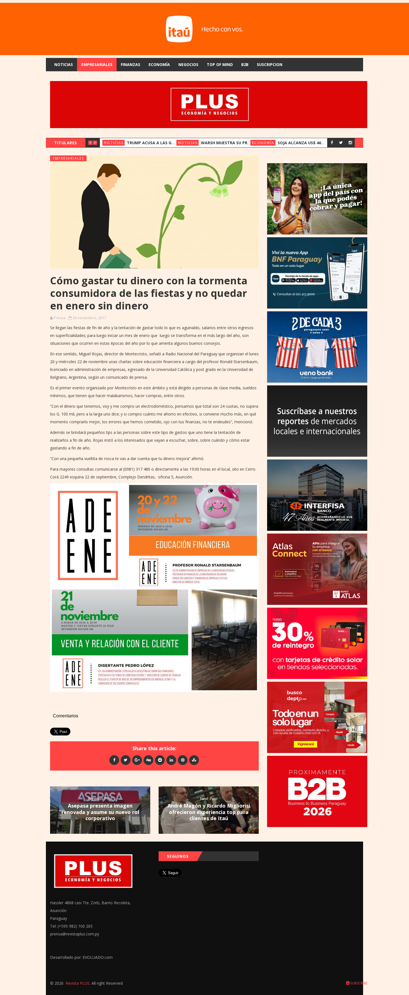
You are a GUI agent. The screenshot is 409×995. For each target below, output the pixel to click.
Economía (159, 64)
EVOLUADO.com (98, 957)
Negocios (188, 64)
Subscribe (358, 983)
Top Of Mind (220, 64)
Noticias (63, 64)
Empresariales (96, 64)
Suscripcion (269, 64)
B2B (244, 64)
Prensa (59, 318)
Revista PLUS (78, 983)
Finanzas (130, 64)
